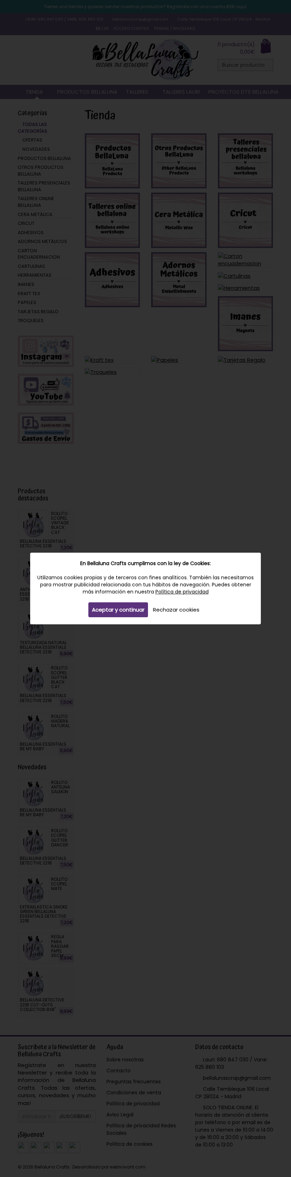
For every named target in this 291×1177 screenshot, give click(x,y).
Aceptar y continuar (118, 609)
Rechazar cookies (176, 609)
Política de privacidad (182, 591)
